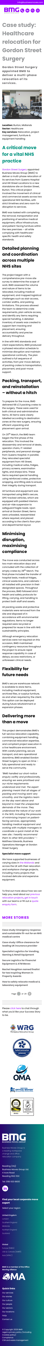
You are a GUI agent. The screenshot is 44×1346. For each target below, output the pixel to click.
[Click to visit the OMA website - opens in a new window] (22, 1072)
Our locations (8, 1311)
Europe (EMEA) (8, 1248)
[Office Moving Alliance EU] (22, 1276)
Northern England (9, 1229)
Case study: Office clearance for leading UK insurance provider (20, 944)
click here (15, 1008)
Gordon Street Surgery (14, 169)
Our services (7, 1293)
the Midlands (27, 862)
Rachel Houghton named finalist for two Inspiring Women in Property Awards (21, 973)
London (5, 1219)
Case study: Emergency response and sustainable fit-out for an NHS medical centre (22, 933)
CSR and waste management (15, 1340)
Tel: (11, 1181)
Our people (7, 1304)
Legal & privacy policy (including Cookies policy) (16, 1333)
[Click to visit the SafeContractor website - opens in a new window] (22, 1048)
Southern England (9, 1222)
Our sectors (7, 1308)
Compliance (7, 1337)
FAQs (4, 1315)
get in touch (31, 897)
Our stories (7, 1296)
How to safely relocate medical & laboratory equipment (21, 983)
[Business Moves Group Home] (11, 12)
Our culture (7, 1300)
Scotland (6, 1233)
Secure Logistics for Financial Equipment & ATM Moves (19, 962)
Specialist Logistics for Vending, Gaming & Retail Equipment (20, 953)
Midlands (6, 1226)
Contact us (7, 1319)
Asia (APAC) (7, 1255)
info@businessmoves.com (30, 2)
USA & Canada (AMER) (11, 1251)
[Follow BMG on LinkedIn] (5, 1188)
